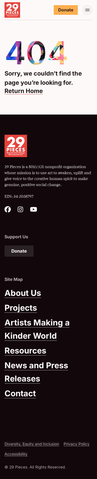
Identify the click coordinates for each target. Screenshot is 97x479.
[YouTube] (33, 211)
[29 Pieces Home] (12, 10)
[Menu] (87, 10)
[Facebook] (8, 211)
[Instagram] (20, 211)
